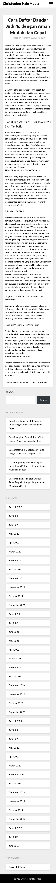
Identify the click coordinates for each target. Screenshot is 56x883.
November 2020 (17, 694)
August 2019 (15, 828)
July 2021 (14, 623)
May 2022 (14, 533)
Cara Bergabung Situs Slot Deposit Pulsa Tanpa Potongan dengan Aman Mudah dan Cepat (27, 466)
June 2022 (14, 524)
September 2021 (17, 605)
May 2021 (14, 640)
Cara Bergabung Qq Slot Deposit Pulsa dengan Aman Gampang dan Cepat (25, 425)
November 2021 (17, 587)
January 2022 (15, 569)
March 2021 (15, 658)
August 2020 (15, 721)
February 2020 (16, 774)
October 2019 (16, 810)
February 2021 (16, 667)
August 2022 (15, 507)
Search (10, 392)
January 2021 (15, 676)
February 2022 (16, 560)
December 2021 (17, 578)
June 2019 (14, 845)
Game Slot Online (17, 867)
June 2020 (14, 738)
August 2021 (15, 614)
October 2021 (16, 596)
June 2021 (14, 631)
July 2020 (14, 729)
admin (42, 37)
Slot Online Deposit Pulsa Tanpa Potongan (27, 382)
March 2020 (15, 765)
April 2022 (14, 542)
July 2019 (14, 837)
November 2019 (17, 801)
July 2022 (14, 515)
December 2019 (17, 792)
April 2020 (14, 756)
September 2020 (17, 712)
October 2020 (16, 703)
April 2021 (14, 649)
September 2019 (17, 819)
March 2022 (15, 551)
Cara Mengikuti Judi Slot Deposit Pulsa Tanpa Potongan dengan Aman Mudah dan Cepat (27, 482)
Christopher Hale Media (21, 4)
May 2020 (14, 747)
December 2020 (17, 685)
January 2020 (15, 783)
